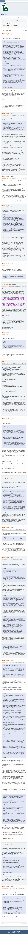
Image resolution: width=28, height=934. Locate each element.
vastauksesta (12, 210)
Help (9, 931)
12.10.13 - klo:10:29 (5, 178)
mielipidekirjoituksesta (11, 270)
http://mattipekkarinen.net (6, 328)
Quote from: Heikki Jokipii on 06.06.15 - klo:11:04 (12, 665)
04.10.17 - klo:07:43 (5, 559)
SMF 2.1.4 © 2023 (11, 932)
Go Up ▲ (18, 931)
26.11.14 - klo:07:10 (5, 420)
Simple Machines (17, 932)
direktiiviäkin (17, 654)
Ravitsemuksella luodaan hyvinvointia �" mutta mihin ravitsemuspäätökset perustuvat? (12, 487)
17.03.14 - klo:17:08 (5, 363)
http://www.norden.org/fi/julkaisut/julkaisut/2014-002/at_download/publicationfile (12, 370)
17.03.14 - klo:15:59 (5, 334)
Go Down (3, 30)
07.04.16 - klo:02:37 (5, 529)
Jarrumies (4, 361)
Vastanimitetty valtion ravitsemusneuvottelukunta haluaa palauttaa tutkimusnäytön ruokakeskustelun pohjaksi (13, 565)
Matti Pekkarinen (6, 284)
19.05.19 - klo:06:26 (5, 888)
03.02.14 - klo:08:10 (5, 286)
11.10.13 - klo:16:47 (5, 35)
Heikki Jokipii (5, 34)
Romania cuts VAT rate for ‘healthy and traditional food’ (13, 894)
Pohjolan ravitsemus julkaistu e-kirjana (9, 338)
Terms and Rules (13, 931)
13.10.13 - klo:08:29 (5, 207)
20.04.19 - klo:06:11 (5, 846)
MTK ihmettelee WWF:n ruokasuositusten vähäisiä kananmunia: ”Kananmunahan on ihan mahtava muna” (13, 686)
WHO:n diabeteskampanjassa (15, 533)
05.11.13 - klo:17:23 (5, 265)
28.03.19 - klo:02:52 (5, 662)
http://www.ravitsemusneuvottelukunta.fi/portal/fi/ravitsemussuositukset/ (13, 397)
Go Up (2, 923)
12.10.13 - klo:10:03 (5, 115)
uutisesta (9, 423)
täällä (3, 99)
